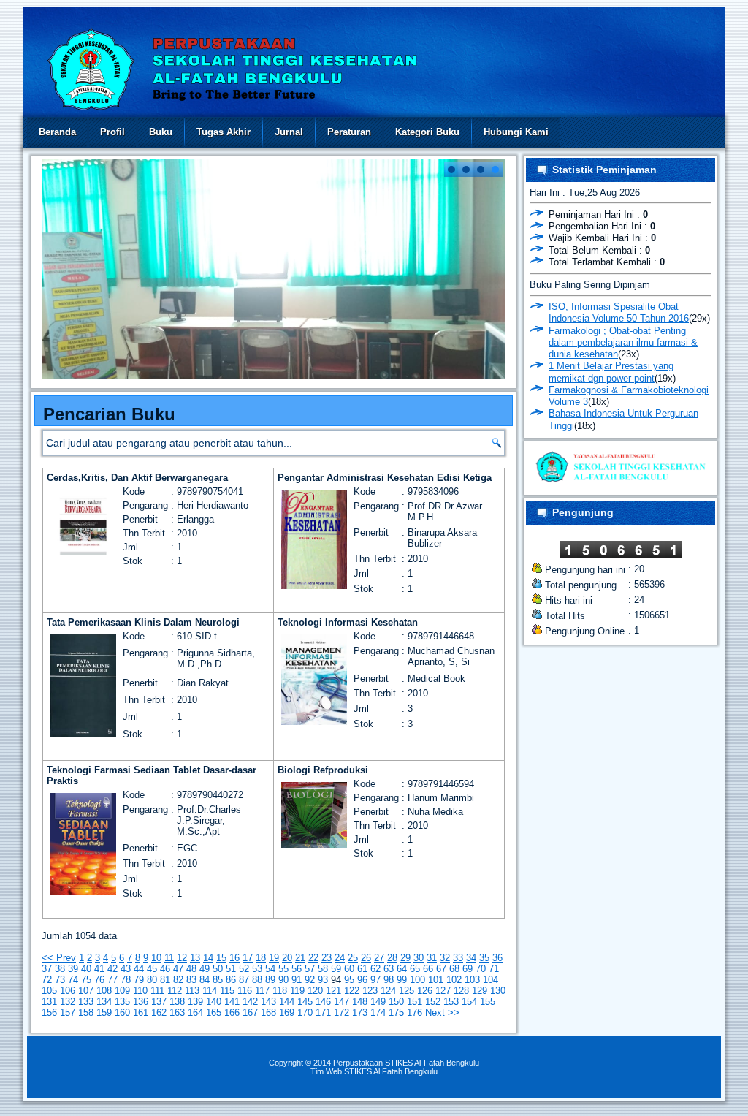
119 (297, 990)
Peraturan (349, 131)
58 (323, 968)
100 (417, 979)
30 (418, 957)
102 (454, 979)
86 (231, 979)
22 (313, 957)
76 (99, 979)
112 (174, 990)
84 (204, 979)
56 (296, 968)
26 (366, 957)
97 (375, 979)
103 (472, 979)
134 (104, 1001)
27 (379, 957)
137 (159, 1001)
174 (378, 1012)
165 (213, 1012)
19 (274, 957)
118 (279, 990)
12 (182, 957)
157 (67, 1012)
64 (402, 968)
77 (112, 979)
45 (152, 968)
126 (424, 990)
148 (359, 1001)
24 (340, 957)
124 (388, 990)
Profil (112, 131)
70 (481, 968)
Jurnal (289, 131)
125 (406, 990)
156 (49, 1012)
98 (388, 979)
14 (208, 957)
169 (286, 1012)
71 (494, 968)
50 (218, 968)
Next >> (442, 1012)
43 (126, 968)
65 (415, 968)
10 (156, 957)
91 (296, 979)
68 (454, 968)
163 (177, 1012)
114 (209, 990)
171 (323, 1012)
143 (268, 1001)
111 (157, 990)
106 (67, 990)
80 (152, 979)
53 (257, 968)
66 (428, 968)
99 (402, 979)
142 (250, 1001)
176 (414, 1012)
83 (191, 979)
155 (487, 1001)
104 (490, 979)
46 (165, 968)
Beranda (57, 131)
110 (140, 990)
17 (248, 957)
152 (432, 1001)
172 (341, 1012)
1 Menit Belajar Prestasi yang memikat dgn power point (611, 371)
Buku (160, 131)
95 (349, 979)
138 (177, 1001)
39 (73, 968)
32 (445, 957)
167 (250, 1012)
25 (353, 957)
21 (300, 957)
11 (169, 957)
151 (414, 1001)
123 (370, 990)
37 (47, 968)
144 (286, 1001)
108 (104, 990)
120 (315, 990)
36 (497, 957)
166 (232, 1012)
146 (323, 1001)
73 (60, 979)
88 (257, 979)
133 (86, 1001)
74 (73, 979)
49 (204, 968)
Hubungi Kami (516, 131)
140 (213, 1001)
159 (104, 1012)
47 (178, 968)
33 (458, 957)
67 (441, 968)
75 (86, 979)
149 (378, 1001)
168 (268, 1012)
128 (461, 990)
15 (221, 957)
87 (244, 979)
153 (451, 1001)
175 (396, 1012)
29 (405, 957)
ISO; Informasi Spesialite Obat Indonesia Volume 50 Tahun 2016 (619, 312)
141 (232, 1001)
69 (467, 968)
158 (86, 1012)
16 (234, 957)
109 (122, 990)
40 (86, 968)
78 (126, 979)
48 (191, 968)
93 (323, 979)
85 (218, 979)
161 (140, 1012)
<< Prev (59, 957)
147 (341, 1001)
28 (392, 957)
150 (396, 1001)
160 (122, 1012)
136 (140, 1001)
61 (362, 968)
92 (310, 979)
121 (333, 990)
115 (227, 990)
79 (139, 979)
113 (192, 990)
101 (435, 979)
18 (261, 957)
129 (479, 990)
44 (139, 968)
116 (244, 990)
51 (231, 968)
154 (469, 1001)
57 (310, 968)
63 (388, 968)
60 (349, 968)
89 (270, 979)
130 (497, 990)
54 (270, 968)
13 (195, 957)
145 (305, 1001)
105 (49, 990)
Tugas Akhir (223, 131)
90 (283, 979)
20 (287, 957)
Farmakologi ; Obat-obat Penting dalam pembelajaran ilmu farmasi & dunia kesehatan (623, 342)
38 (60, 968)
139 (195, 1001)
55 (283, 968)
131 (49, 1001)
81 (165, 979)
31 (432, 957)
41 (99, 968)
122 (351, 990)
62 (375, 968)
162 (159, 1012)
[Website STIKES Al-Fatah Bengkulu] (621, 483)
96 (362, 979)
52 (244, 968)
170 (305, 1012)
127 (443, 990)
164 (195, 1012)
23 (326, 957)
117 (262, 990)
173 (359, 1012)
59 (336, 968)
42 (112, 968)
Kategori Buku (427, 131)
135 (122, 1001)
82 (178, 979)
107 (86, 990)
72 (47, 979)
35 (484, 957)
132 (67, 1001)
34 (471, 957)
